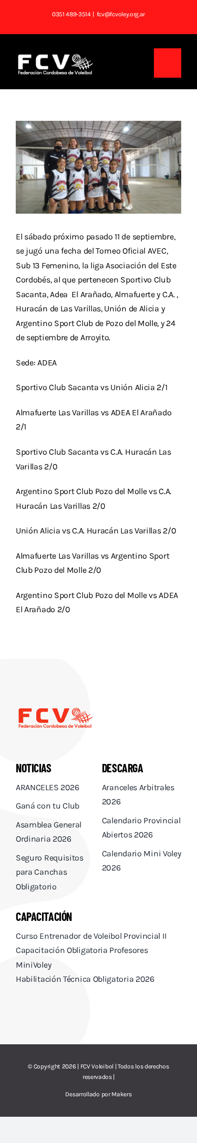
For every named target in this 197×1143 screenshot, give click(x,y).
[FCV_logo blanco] (55, 57)
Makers (121, 1094)
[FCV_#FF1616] (55, 710)
